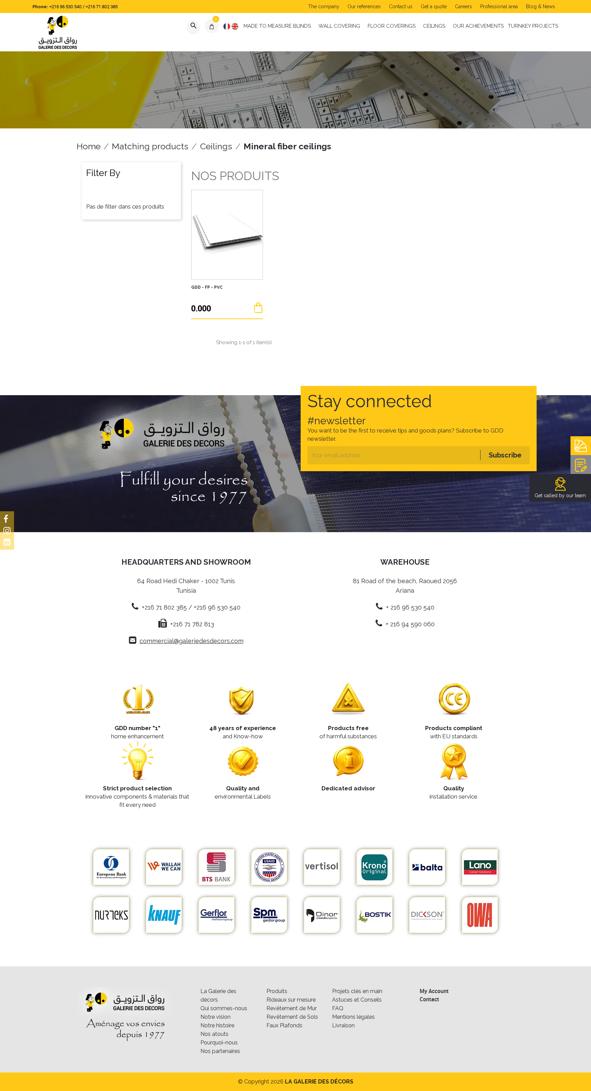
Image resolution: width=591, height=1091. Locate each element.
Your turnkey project (580, 464)
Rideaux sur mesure (291, 999)
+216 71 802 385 (102, 6)
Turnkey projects (533, 26)
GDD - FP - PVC (207, 287)
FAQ (337, 1008)
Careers (463, 6)
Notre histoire (217, 1025)
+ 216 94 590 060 (410, 624)
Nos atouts (214, 1034)
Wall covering (339, 26)
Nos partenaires (220, 1051)
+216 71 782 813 (192, 624)
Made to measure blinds (277, 26)
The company (323, 6)
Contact (429, 999)
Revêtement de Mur (291, 1008)
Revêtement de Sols (292, 1017)
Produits (276, 991)
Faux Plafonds (284, 1025)
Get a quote (434, 6)
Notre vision (215, 1017)
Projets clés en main (357, 991)
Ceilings (434, 26)
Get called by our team (560, 495)
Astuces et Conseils (357, 999)
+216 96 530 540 (65, 6)
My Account (434, 991)
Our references (364, 6)
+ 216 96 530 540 (410, 607)
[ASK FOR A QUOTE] (258, 307)
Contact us (400, 6)
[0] (212, 26)
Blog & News (540, 6)
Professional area (499, 6)
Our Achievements (478, 26)
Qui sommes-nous (223, 1008)
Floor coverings (392, 26)
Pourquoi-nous (219, 1042)
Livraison (343, 1025)
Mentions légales (353, 1017)
